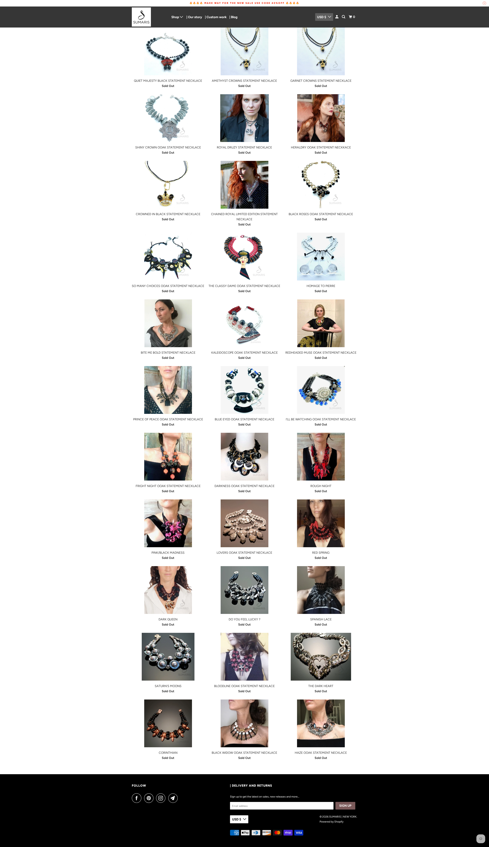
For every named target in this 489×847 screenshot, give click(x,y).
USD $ (321, 17)
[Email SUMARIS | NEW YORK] (174, 798)
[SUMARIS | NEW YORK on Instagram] (162, 798)
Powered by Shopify (331, 821)
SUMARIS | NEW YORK (343, 816)
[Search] (344, 17)
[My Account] (337, 17)
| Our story (194, 17)
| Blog (233, 17)
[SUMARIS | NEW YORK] (149, 17)
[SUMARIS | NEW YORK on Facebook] (137, 798)
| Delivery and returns (251, 785)
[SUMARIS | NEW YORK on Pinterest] (149, 798)
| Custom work (216, 17)
